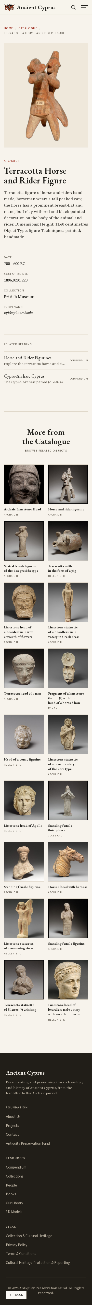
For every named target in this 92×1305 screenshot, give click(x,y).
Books (11, 1194)
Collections (15, 1176)
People (11, 1185)
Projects (12, 1125)
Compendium (16, 1167)
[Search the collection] (73, 7)
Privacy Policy (16, 1245)
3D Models (14, 1211)
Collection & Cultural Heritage (29, 1236)
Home (8, 28)
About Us (13, 1116)
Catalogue (27, 28)
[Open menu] (84, 7)
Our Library (14, 1203)
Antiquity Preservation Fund (28, 1143)
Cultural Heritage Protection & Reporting (38, 1262)
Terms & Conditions (21, 1253)
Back (19, 1295)
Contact (12, 1134)
